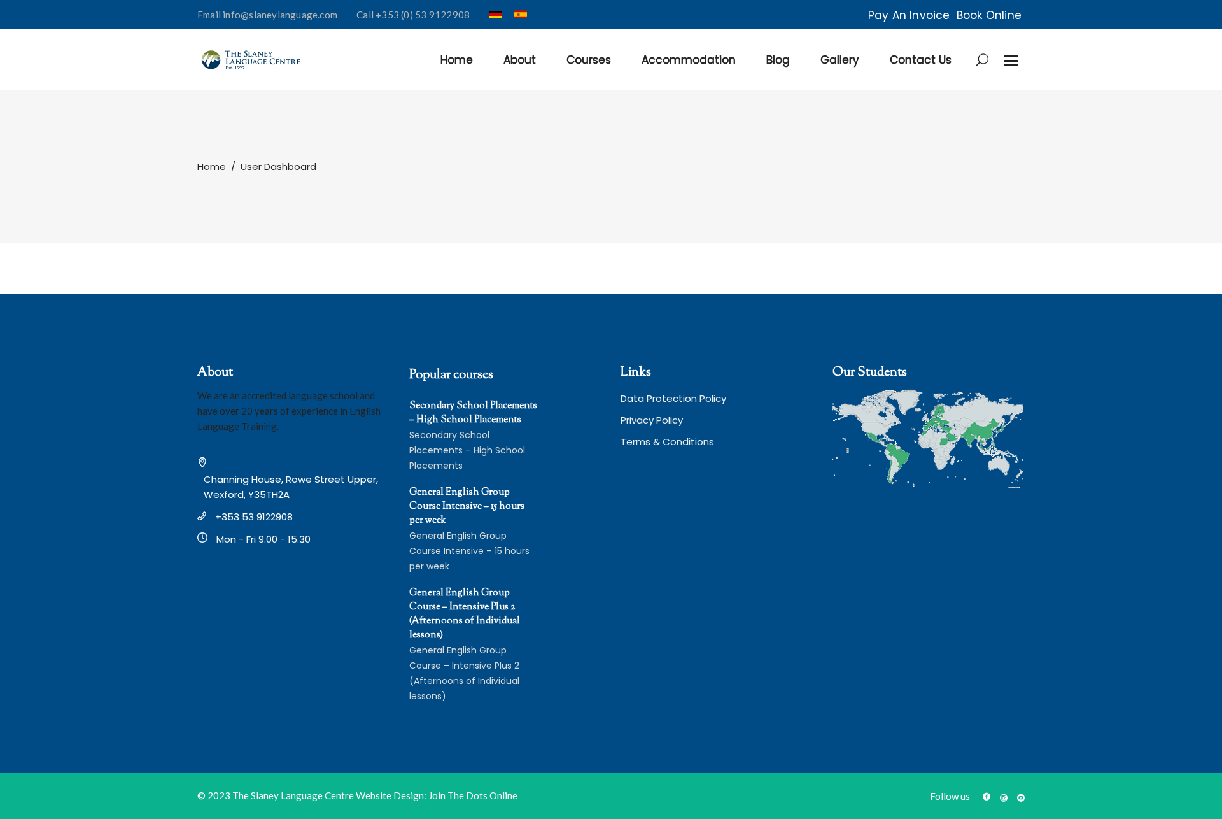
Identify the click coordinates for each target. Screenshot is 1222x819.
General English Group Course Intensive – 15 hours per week (466, 506)
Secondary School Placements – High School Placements (473, 413)
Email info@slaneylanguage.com (267, 14)
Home (211, 166)
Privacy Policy (652, 420)
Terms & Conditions (667, 441)
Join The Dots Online (472, 795)
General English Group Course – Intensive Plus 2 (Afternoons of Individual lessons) (464, 614)
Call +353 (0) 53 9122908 (413, 14)
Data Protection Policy (673, 398)
